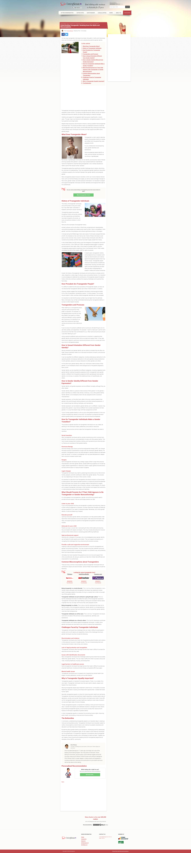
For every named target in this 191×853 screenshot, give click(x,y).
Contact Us (83, 839)
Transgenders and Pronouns (90, 54)
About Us (83, 841)
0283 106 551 (102, 838)
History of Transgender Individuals (92, 48)
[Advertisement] (83, 97)
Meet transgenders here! (83, 195)
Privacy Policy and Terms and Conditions (120, 851)
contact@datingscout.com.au (105, 836)
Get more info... (90, 774)
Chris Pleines (70, 30)
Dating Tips (66, 23)
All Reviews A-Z (85, 843)
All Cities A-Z (84, 844)
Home (61, 23)
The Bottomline (87, 83)
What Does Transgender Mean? (91, 46)
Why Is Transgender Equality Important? (93, 81)
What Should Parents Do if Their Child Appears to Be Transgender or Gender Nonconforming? (93, 69)
